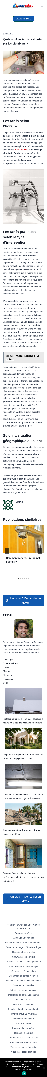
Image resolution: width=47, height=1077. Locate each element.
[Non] (44, 1067)
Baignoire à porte (13, 942)
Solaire (6, 683)
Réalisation (8, 679)
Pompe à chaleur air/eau (23, 1028)
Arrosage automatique (23, 938)
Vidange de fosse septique (23, 1052)
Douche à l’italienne (15, 980)
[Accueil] (4, 34)
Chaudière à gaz (33, 947)
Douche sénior (34, 980)
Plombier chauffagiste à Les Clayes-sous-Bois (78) (23, 926)
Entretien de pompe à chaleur (23, 990)
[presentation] (23, 539)
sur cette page (21, 150)
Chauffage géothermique (23, 957)
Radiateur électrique (23, 1033)
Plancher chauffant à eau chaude (23, 1009)
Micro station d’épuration (23, 1004)
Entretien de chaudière (23, 985)
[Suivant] (40, 551)
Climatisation (29, 971)
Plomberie (7, 675)
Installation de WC (23, 999)
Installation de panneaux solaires (23, 995)
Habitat (6, 667)
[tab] (18, 578)
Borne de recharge (14, 947)
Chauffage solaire (33, 961)
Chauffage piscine (14, 961)
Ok (24, 1073)
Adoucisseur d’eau (23, 933)
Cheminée (16, 971)
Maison (6, 671)
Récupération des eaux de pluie (23, 1037)
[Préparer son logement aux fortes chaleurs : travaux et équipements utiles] (23, 738)
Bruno (19, 501)
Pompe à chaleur (23, 1023)
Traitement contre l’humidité (23, 1047)
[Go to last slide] (7, 551)
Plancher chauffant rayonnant (23, 1014)
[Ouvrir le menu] (41, 6)
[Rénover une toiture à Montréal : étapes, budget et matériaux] (23, 814)
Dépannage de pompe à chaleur (23, 976)
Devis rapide (23, 18)
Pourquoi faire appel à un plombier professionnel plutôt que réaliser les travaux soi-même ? (23, 877)
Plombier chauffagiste (23, 1018)
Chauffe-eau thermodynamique (23, 966)
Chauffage (8, 659)
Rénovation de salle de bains (23, 1042)
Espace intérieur (10, 663)
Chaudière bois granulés (23, 952)
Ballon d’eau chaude (32, 942)
